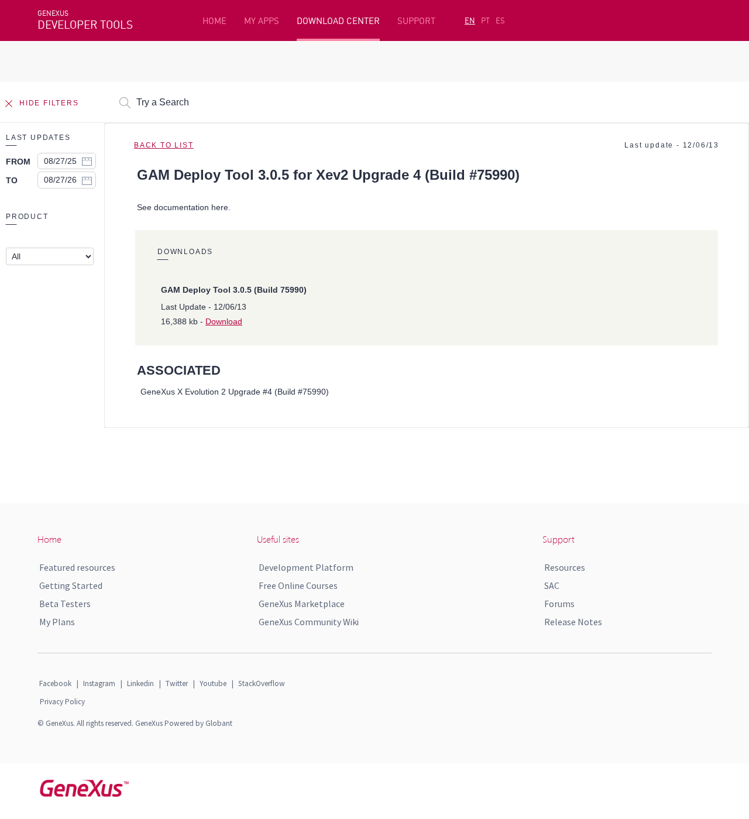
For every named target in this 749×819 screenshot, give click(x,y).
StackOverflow (261, 683)
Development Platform (306, 567)
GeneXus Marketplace (302, 603)
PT (485, 20)
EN (470, 20)
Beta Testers (65, 603)
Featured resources (77, 567)
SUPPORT (416, 20)
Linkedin (140, 683)
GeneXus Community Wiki (309, 622)
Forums (559, 603)
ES (500, 20)
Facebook (55, 683)
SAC (551, 585)
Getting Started (70, 585)
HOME (214, 20)
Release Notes (573, 622)
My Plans (57, 622)
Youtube (213, 683)
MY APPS (261, 20)
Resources (564, 567)
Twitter (177, 683)
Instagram (99, 683)
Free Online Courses (298, 585)
